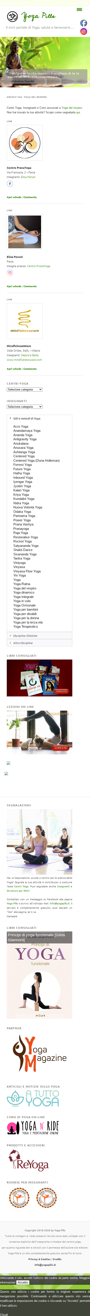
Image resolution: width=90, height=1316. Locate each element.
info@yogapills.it (60, 903)
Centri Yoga (21, 886)
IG (10, 274)
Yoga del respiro (72, 107)
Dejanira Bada (30, 355)
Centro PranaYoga (38, 266)
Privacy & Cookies (39, 1259)
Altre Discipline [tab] (23, 643)
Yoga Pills (38, 15)
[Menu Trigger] (79, 9)
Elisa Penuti (28, 177)
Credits (57, 1259)
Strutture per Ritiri (18, 890)
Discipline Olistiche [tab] (25, 635)
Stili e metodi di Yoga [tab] (26, 418)
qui (78, 112)
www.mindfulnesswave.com (24, 359)
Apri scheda (14, 197)
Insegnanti (63, 886)
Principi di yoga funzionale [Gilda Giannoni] (36, 937)
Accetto (23, 1282)
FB (11, 185)
